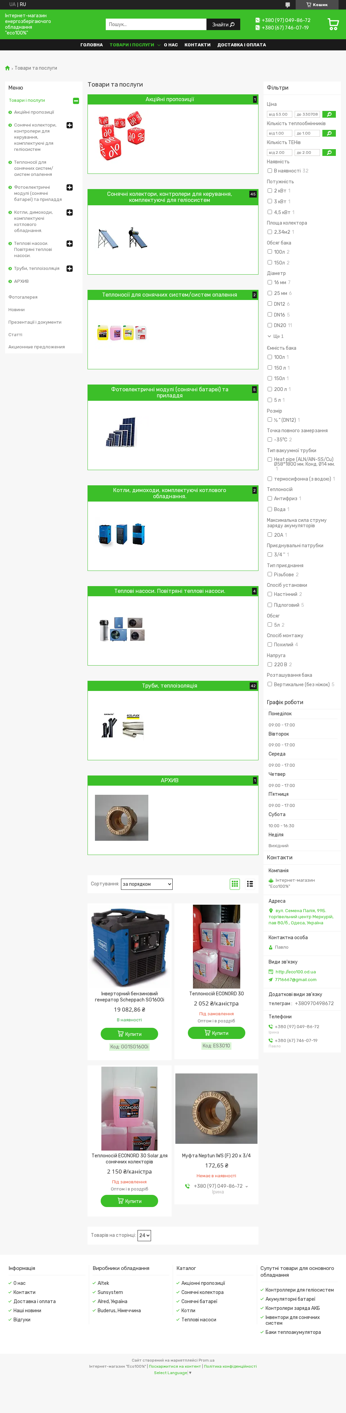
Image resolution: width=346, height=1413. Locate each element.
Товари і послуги (131, 44)
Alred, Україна (112, 1301)
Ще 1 (278, 336)
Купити (133, 1034)
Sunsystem (110, 1292)
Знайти (221, 24)
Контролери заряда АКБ (293, 1308)
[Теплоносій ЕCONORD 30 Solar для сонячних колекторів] (130, 1108)
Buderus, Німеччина (119, 1311)
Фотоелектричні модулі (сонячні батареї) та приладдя (38, 193)
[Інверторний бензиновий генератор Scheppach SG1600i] (130, 946)
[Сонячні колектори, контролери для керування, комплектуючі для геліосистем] (122, 237)
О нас (171, 44)
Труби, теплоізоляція (36, 268)
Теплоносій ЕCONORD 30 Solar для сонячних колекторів (130, 1159)
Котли (188, 1311)
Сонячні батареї (199, 1301)
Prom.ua (207, 1360)
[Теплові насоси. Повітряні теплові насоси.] (122, 628)
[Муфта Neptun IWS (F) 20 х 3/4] (216, 1108)
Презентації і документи (34, 322)
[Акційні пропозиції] (122, 137)
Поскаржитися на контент (175, 1366)
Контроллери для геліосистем (300, 1290)
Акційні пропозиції (34, 112)
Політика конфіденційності (230, 1366)
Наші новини (27, 1311)
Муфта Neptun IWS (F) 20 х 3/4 (216, 1156)
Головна (91, 44)
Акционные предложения (36, 346)
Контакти (197, 44)
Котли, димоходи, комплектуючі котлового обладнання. (33, 221)
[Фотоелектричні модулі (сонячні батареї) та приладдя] (122, 433)
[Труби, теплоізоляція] (122, 723)
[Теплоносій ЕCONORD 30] (216, 946)
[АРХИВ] (122, 818)
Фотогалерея (23, 297)
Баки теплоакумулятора (293, 1332)
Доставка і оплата (241, 44)
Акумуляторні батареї (290, 1299)
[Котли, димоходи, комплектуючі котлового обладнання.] (122, 534)
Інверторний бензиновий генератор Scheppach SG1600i (129, 997)
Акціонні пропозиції (203, 1283)
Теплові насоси (198, 1320)
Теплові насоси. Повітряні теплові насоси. (33, 249)
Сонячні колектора (202, 1292)
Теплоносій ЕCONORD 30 (216, 994)
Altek (103, 1283)
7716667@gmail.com (296, 979)
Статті (15, 334)
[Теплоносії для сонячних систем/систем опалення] (122, 332)
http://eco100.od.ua (296, 971)
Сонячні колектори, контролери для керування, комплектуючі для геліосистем (35, 137)
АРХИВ (21, 281)
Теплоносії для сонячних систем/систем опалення (33, 168)
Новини (16, 309)
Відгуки (22, 1320)
